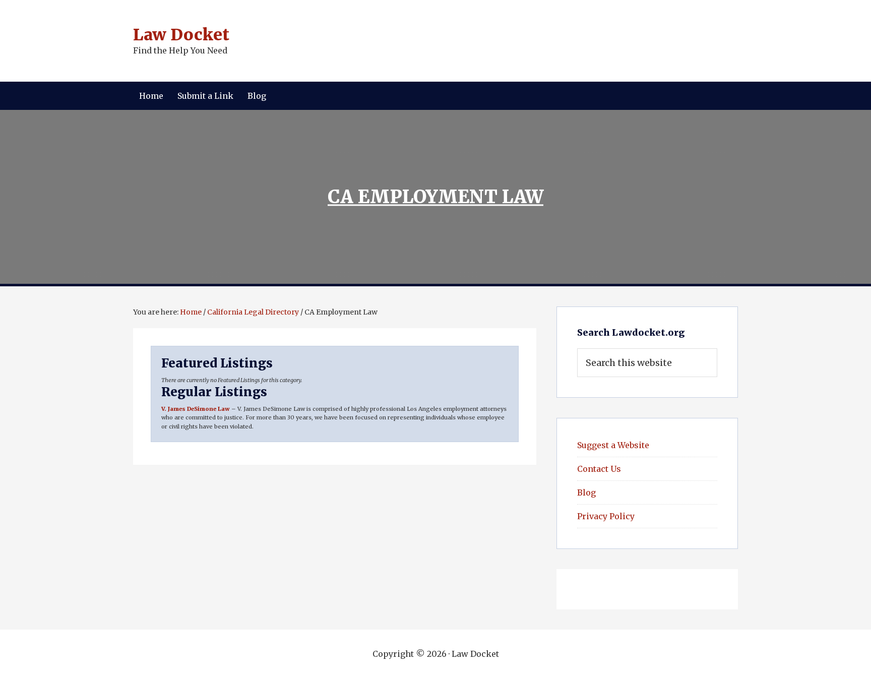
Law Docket (181, 35)
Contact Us (599, 469)
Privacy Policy (606, 516)
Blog (586, 492)
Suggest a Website (613, 445)
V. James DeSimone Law (195, 408)
